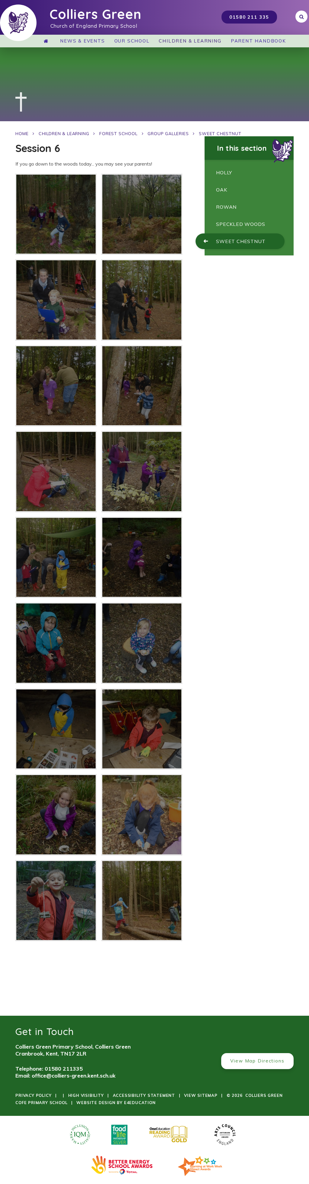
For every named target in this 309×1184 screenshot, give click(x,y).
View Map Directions (257, 1061)
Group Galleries (168, 133)
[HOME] (47, 41)
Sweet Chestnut (220, 133)
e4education (140, 1102)
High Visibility (86, 1095)
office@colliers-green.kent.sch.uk (74, 1075)
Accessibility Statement (144, 1095)
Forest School (118, 133)
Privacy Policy (33, 1095)
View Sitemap (201, 1095)
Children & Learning (64, 133)
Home (21, 133)
